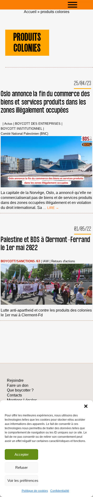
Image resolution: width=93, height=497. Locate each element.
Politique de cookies (35, 490)
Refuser (21, 467)
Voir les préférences (22, 481)
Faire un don (17, 385)
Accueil (30, 12)
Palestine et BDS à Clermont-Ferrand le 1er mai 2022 (45, 244)
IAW (46, 261)
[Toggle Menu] (80, 5)
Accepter (22, 454)
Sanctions (26, 261)
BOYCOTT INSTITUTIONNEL (21, 128)
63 (38, 261)
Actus (8, 123)
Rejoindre (15, 380)
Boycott (8, 261)
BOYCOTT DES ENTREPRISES (38, 123)
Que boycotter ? (20, 390)
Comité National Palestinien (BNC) (24, 133)
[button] (85, 406)
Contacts (14, 395)
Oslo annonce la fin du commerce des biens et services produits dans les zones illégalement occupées (45, 102)
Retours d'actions (63, 261)
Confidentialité (59, 490)
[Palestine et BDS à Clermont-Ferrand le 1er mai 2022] (46, 285)
